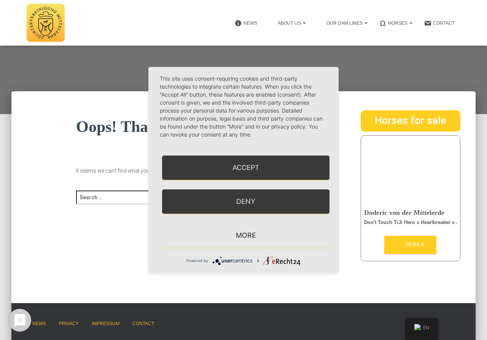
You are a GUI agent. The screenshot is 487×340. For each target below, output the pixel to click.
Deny (245, 201)
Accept (245, 168)
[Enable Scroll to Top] (472, 324)
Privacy (69, 323)
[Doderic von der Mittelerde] (410, 171)
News (39, 323)
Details (414, 244)
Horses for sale (410, 120)
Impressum (105, 323)
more (246, 235)
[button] (304, 23)
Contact (143, 323)
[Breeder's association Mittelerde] (45, 23)
